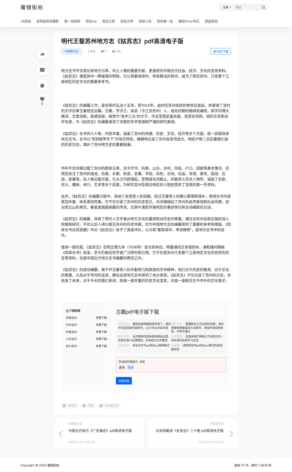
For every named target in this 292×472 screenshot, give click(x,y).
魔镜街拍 (52, 465)
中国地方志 (71, 51)
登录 (130, 367)
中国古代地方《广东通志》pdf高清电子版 (100, 430)
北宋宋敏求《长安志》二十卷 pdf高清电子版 (190, 430)
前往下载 (222, 51)
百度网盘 (123, 381)
